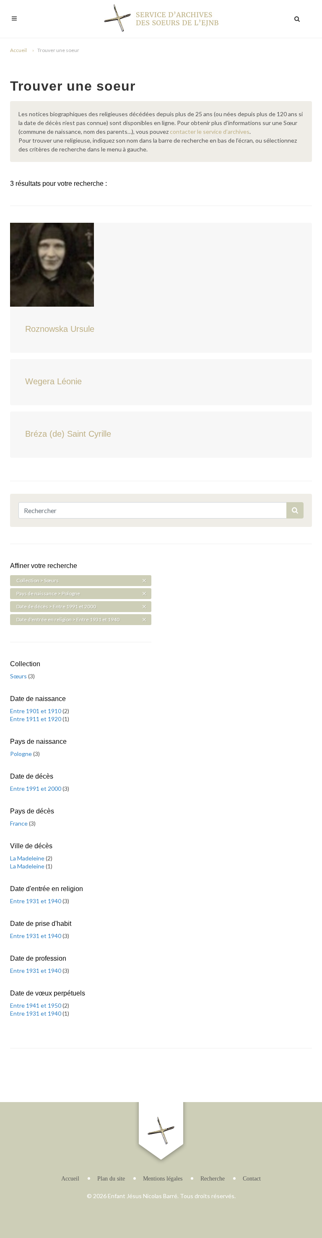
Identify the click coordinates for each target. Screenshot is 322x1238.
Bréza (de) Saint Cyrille (68, 433)
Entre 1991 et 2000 (36, 788)
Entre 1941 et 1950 (36, 1005)
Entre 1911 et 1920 (36, 718)
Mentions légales (162, 1178)
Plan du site (111, 1178)
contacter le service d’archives (209, 131)
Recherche (212, 1178)
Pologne (21, 753)
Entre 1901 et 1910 (36, 710)
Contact (252, 1178)
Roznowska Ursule (59, 329)
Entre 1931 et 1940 (36, 900)
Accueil (18, 50)
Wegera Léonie (53, 381)
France (19, 823)
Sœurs (19, 676)
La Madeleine (28, 858)
